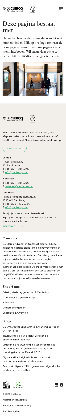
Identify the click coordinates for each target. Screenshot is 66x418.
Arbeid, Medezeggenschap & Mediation (26, 292)
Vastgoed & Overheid (15, 312)
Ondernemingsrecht (14, 307)
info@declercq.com (16, 172)
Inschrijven (9, 225)
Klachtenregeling (11, 411)
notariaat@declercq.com (19, 186)
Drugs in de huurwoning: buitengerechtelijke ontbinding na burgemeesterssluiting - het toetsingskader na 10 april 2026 (29, 348)
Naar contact (15, 148)
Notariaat (8, 302)
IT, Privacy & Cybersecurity (19, 297)
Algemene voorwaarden (15, 399)
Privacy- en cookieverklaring (17, 405)
